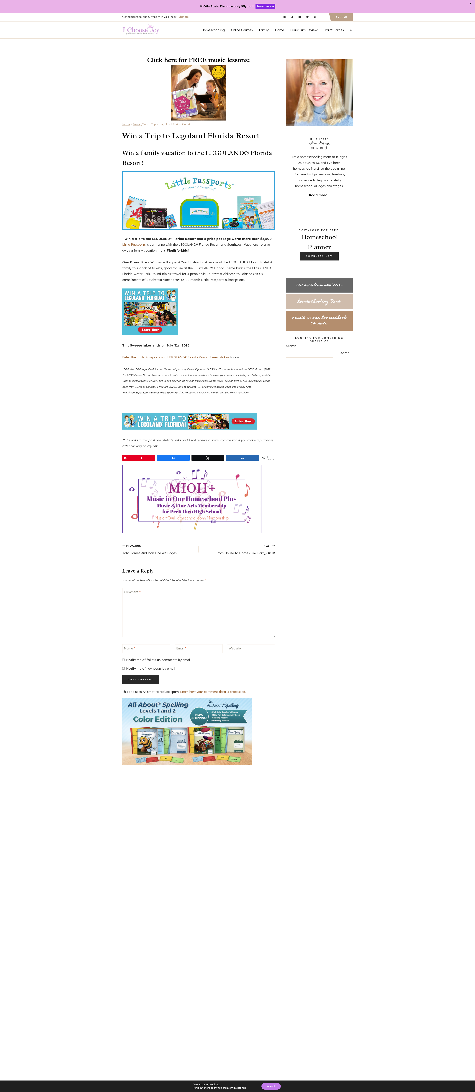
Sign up (183, 17)
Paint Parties (334, 30)
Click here (162, 60)
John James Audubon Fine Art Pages (149, 549)
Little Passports (134, 244)
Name (129, 648)
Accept (271, 1086)
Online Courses (242, 30)
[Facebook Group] (307, 17)
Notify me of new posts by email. (151, 668)
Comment (132, 592)
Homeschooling (213, 30)
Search (291, 346)
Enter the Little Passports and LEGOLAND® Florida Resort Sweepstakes (175, 357)
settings (241, 1088)
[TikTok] (292, 17)
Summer (341, 17)
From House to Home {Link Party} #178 (245, 549)
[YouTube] (299, 17)
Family (264, 30)
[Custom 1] (322, 17)
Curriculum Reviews (304, 30)
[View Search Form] (351, 30)
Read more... (319, 195)
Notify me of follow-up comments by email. (158, 660)
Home (279, 30)
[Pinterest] (314, 17)
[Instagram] (284, 17)
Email (181, 648)
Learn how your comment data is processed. (213, 692)
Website (235, 648)
